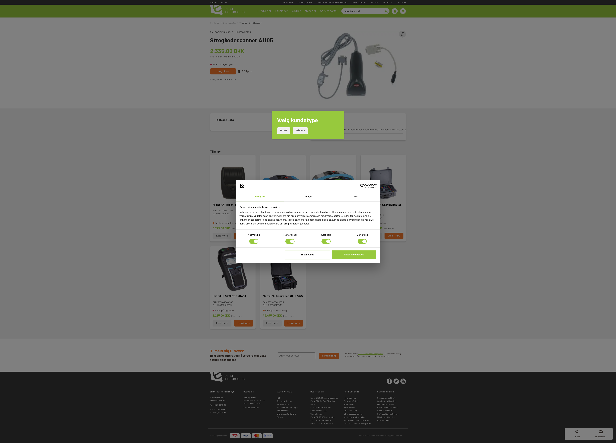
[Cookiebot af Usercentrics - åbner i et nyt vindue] (363, 186)
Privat (283, 130)
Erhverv (300, 130)
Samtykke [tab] (259, 196)
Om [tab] (356, 196)
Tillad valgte (307, 254)
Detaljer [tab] (308, 196)
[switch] (290, 241)
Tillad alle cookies (354, 254)
